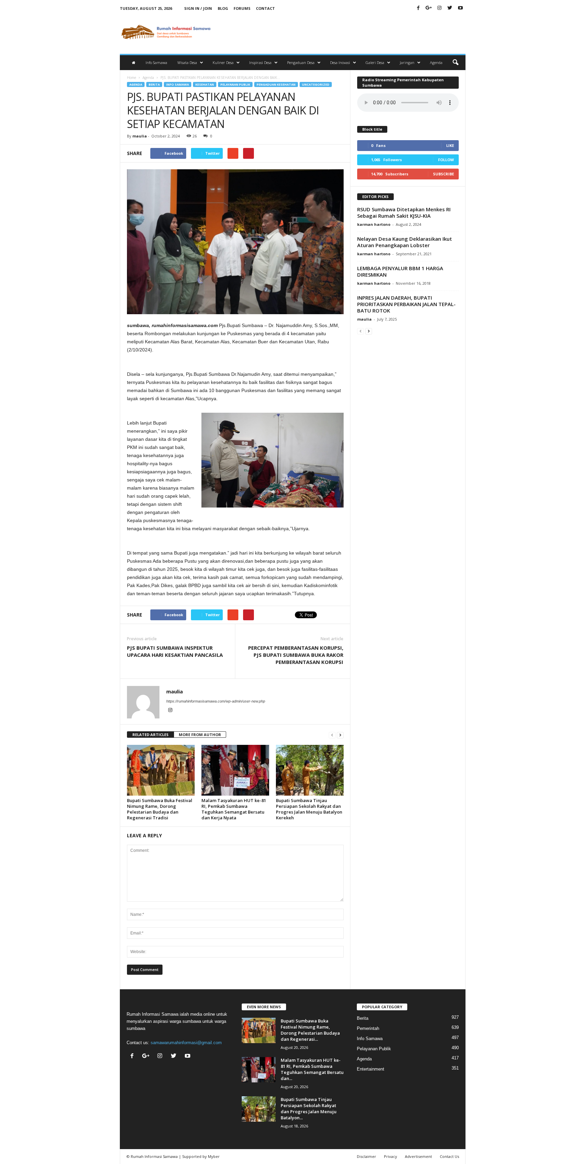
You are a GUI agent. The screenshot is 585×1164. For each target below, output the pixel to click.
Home (131, 77)
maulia (139, 135)
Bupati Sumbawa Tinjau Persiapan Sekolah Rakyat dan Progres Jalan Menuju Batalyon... (309, 1108)
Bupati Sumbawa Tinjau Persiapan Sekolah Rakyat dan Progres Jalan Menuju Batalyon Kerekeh (309, 809)
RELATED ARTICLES (150, 734)
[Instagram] (439, 8)
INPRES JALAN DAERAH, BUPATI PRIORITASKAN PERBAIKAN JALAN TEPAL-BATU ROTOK (406, 304)
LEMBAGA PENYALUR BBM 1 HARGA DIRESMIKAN (400, 271)
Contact (265, 8)
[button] (455, 62)
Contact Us (449, 1156)
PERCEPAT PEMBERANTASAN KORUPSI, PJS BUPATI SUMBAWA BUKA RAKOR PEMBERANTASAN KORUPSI (295, 654)
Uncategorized (315, 84)
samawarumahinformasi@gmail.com (186, 1042)
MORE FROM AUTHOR (200, 734)
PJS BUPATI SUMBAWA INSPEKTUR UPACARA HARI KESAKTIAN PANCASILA (175, 651)
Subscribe (443, 173)
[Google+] (429, 8)
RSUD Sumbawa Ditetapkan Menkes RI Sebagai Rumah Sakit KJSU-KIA (404, 212)
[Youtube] (460, 8)
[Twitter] (450, 8)
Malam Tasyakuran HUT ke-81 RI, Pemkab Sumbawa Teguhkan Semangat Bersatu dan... (312, 1069)
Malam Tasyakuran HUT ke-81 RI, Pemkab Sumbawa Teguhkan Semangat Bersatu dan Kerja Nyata (233, 809)
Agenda (436, 62)
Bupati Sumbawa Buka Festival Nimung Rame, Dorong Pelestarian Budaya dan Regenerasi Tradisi (159, 809)
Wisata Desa (187, 62)
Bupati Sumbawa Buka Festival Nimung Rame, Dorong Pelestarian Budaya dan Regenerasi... (310, 1030)
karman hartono (373, 224)
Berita (154, 84)
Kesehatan (204, 84)
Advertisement (418, 1156)
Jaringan (407, 62)
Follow (446, 159)
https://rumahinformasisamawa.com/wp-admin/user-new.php (215, 701)
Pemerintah (368, 1028)
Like (450, 145)
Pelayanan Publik (235, 84)
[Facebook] (418, 8)
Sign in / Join (198, 8)
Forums (242, 8)
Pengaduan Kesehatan (276, 84)
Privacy (390, 1156)
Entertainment (370, 1069)
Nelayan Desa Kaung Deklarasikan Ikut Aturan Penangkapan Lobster (404, 242)
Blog (223, 8)
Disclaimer (366, 1156)
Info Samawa (156, 62)
